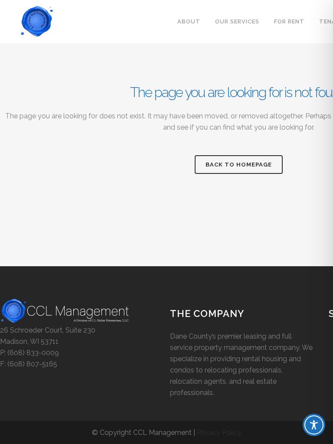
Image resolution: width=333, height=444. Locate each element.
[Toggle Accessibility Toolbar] (314, 425)
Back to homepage (239, 164)
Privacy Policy (219, 432)
